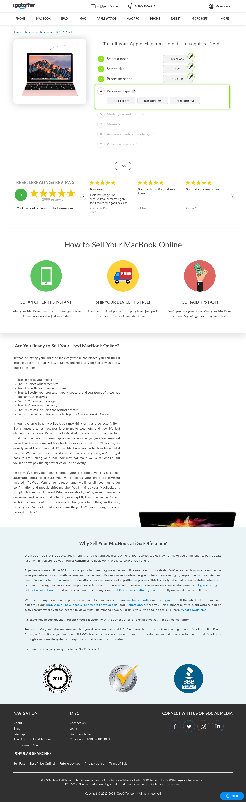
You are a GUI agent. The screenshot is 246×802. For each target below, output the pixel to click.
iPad (64, 18)
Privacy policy (94, 763)
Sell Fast (19, 763)
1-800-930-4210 (145, 6)
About (17, 723)
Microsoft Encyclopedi (100, 604)
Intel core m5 (152, 100)
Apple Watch (106, 18)
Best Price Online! (42, 763)
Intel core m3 (185, 100)
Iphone (20, 18)
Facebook (132, 600)
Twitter (146, 600)
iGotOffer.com (126, 793)
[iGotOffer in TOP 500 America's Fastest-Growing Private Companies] (57, 678)
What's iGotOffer (193, 609)
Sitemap (19, 734)
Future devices (70, 763)
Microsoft (199, 18)
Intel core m (121, 100)
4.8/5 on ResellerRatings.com (136, 590)
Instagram (165, 600)
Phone (155, 18)
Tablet (176, 18)
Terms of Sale (118, 763)
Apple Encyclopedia (68, 604)
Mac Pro (133, 18)
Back (123, 165)
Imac (82, 18)
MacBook (43, 18)
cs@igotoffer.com (108, 6)
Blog (49, 604)
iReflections (134, 604)
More (225, 18)
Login (73, 728)
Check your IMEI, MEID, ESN (90, 739)
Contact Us (78, 723)
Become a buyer (81, 734)
